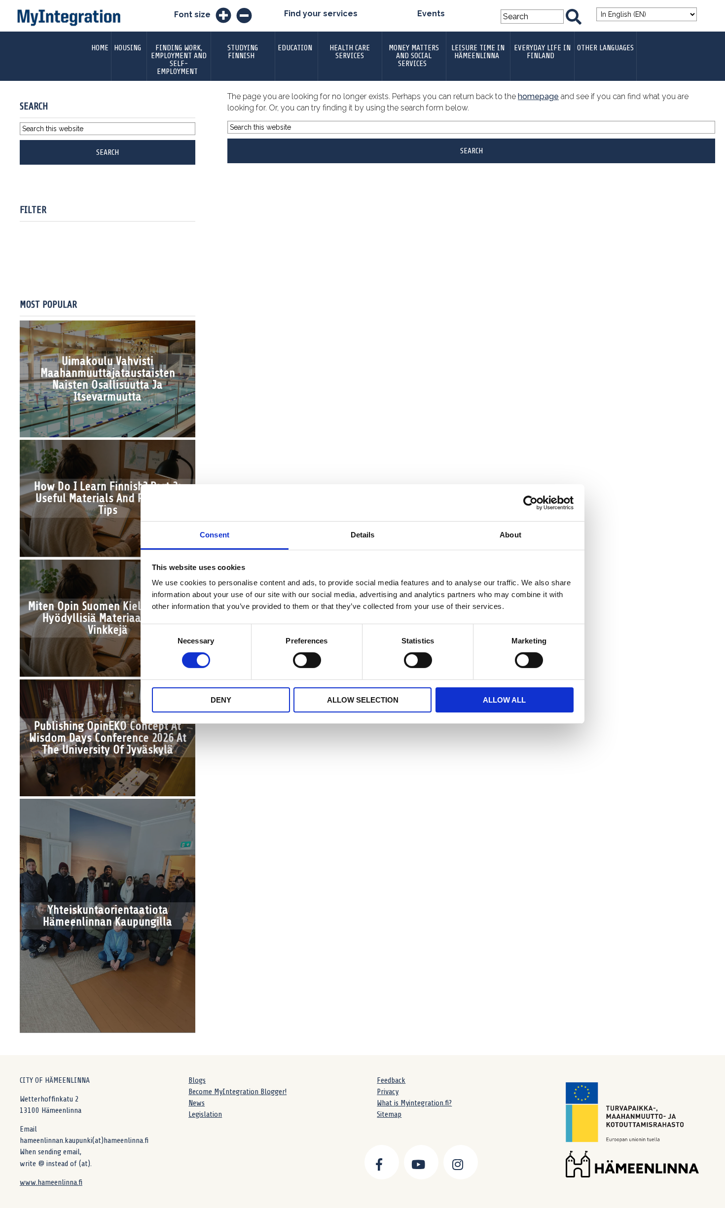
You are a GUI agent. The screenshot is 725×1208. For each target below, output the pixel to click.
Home (100, 47)
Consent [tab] (214, 535)
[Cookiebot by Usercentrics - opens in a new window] (530, 502)
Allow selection (363, 700)
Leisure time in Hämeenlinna (478, 51)
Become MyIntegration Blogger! (237, 1091)
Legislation (205, 1114)
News (196, 1103)
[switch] (307, 660)
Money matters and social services (414, 55)
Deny (221, 700)
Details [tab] (363, 535)
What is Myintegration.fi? (414, 1103)
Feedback (391, 1080)
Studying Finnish (242, 51)
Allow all (504, 700)
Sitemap (389, 1114)
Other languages (605, 47)
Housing (127, 47)
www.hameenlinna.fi (51, 1182)
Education (295, 47)
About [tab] (510, 535)
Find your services (321, 13)
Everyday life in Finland (542, 51)
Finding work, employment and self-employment (179, 59)
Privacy (388, 1091)
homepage (538, 96)
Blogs (197, 1080)
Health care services (349, 51)
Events (431, 13)
